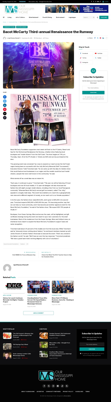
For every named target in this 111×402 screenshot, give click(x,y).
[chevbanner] (76, 12)
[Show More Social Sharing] (106, 38)
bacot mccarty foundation (11, 244)
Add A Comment (38, 313)
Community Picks (9, 27)
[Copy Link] (5, 117)
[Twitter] (5, 101)
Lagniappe (72, 17)
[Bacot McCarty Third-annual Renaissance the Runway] (38, 65)
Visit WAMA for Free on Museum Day (23, 255)
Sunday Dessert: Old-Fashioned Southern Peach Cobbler (59, 334)
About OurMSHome (28, 391)
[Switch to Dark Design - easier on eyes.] (98, 17)
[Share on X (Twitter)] (97, 38)
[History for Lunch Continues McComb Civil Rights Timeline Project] (14, 287)
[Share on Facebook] (95, 38)
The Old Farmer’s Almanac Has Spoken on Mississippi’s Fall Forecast (23, 335)
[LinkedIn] (5, 105)
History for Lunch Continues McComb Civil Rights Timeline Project (13, 300)
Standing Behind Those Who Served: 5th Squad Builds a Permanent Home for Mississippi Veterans (37, 301)
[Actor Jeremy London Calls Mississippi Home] (7, 356)
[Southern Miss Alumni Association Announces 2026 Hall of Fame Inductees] (43, 354)
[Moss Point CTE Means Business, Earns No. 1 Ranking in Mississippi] (63, 287)
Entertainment (33, 17)
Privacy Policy (94, 98)
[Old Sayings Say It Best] (7, 346)
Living (9, 17)
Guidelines (79, 391)
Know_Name (67, 396)
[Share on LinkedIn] (103, 38)
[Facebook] (5, 97)
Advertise (40, 391)
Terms (87, 391)
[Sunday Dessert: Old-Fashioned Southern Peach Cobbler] (43, 335)
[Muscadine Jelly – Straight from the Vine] (43, 345)
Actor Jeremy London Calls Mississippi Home (22, 354)
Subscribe (104, 17)
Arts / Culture (20, 17)
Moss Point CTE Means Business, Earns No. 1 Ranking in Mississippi (63, 300)
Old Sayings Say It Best (20, 344)
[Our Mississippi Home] (19, 9)
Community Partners (53, 391)
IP (27, 244)
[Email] (5, 113)
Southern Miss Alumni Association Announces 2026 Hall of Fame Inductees (60, 353)
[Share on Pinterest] (100, 38)
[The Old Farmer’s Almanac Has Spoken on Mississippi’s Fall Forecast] (7, 335)
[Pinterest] (5, 109)
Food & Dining (47, 17)
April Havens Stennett (14, 38)
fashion (23, 244)
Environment (60, 17)
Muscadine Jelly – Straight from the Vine (40, 1)
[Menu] (4, 17)
